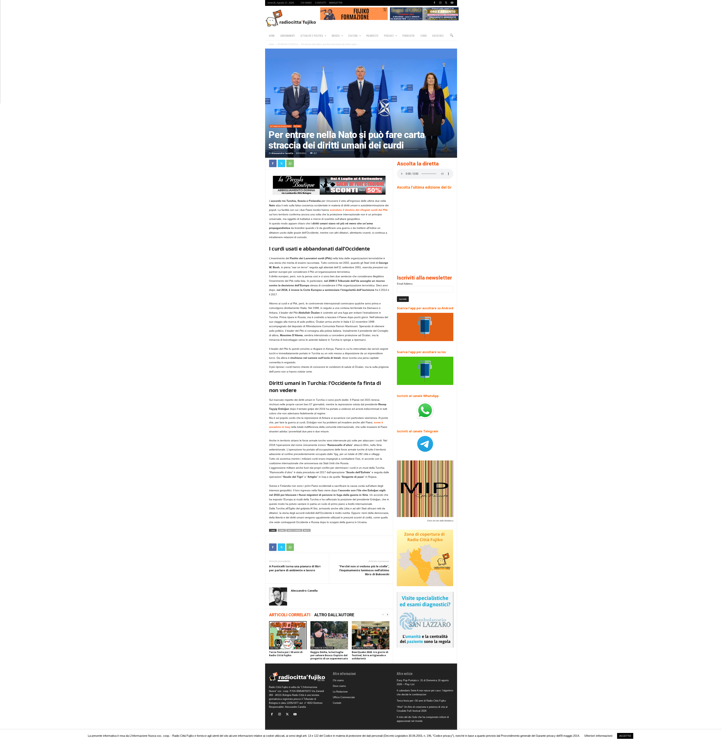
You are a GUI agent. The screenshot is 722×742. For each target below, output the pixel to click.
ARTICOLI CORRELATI (289, 614)
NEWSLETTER (335, 2)
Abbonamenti (287, 35)
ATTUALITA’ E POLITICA (311, 35)
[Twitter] (446, 3)
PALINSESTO (372, 35)
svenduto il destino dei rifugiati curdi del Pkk (359, 209)
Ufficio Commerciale (344, 697)
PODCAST (389, 35)
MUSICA (336, 35)
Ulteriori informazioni (598, 735)
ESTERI (297, 126)
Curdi (281, 530)
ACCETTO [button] (625, 735)
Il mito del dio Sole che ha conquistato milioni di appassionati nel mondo (423, 719)
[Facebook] (434, 3)
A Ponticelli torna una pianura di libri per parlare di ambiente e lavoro (294, 568)
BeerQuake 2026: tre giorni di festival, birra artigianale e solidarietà (370, 655)
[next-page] (387, 615)
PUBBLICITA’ (408, 35)
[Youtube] (452, 3)
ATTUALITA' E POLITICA (288, 44)
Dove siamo (339, 686)
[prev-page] (383, 615)
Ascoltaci (437, 35)
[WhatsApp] (290, 163)
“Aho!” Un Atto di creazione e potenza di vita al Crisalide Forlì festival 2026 (422, 708)
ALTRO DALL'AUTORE (334, 614)
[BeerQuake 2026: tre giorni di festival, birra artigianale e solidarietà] (370, 635)
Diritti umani (294, 530)
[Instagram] (440, 3)
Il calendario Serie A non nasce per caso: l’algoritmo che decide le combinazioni (425, 692)
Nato (306, 530)
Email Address (405, 283)
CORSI (423, 35)
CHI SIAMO (306, 2)
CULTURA (353, 35)
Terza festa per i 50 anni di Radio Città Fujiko (286, 653)
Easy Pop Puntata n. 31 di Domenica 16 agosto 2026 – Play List (423, 682)
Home (271, 44)
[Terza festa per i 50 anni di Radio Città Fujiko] (288, 635)
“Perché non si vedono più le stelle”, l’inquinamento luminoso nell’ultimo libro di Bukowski (364, 570)
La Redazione (340, 691)
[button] (451, 35)
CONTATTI (320, 2)
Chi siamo (338, 680)
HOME (272, 35)
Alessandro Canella (282, 153)
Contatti (337, 703)
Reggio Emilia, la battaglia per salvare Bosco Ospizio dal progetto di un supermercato (329, 655)
